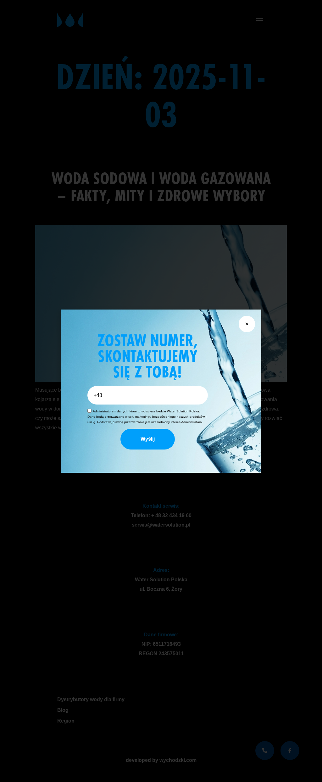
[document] (161, 391)
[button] (247, 324)
